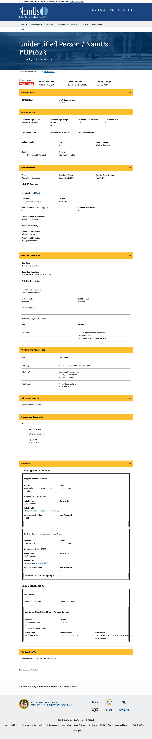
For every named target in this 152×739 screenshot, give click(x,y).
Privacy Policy (65, 725)
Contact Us (122, 10)
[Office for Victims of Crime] (109, 710)
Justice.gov (76, 731)
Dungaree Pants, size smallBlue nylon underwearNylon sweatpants (70, 375)
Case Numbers (28, 92)
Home (22, 29)
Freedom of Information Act (125, 725)
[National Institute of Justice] (124, 701)
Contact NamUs (28, 652)
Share (132, 10)
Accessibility (10, 725)
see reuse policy (49, 71)
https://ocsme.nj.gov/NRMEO (36, 563)
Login (94, 10)
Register (103, 10)
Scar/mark (25, 333)
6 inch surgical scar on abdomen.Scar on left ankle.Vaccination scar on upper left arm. (92, 336)
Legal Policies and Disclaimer (85, 725)
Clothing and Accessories (33, 350)
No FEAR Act (105, 725)
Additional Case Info (30, 398)
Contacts (25, 463)
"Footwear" (26, 384)
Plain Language (51, 725)
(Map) (37, 193)
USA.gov (142, 725)
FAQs (112, 10)
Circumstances (28, 167)
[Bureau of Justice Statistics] (109, 704)
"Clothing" (25, 365)
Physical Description (30, 255)
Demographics (28, 112)
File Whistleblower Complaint (30, 725)
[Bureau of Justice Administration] (95, 701)
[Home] (34, 12)
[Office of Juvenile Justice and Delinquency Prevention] (95, 710)
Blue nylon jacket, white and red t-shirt (74, 365)
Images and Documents (32, 417)
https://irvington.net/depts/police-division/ (41, 511)
